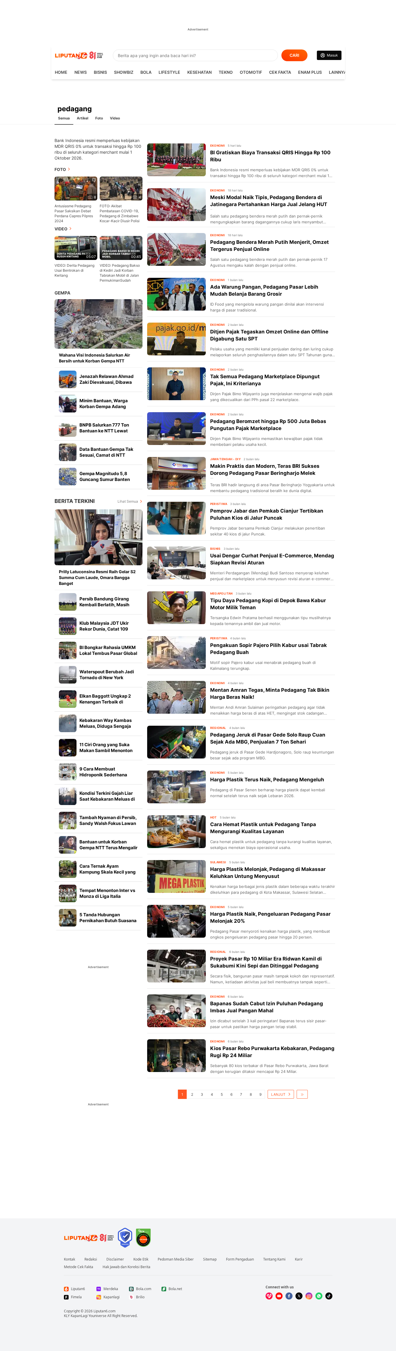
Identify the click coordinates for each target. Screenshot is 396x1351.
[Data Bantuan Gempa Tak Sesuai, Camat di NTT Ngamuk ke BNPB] (68, 452)
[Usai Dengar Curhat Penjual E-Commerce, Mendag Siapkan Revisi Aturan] (176, 563)
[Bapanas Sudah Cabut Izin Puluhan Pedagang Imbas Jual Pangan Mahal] (176, 1010)
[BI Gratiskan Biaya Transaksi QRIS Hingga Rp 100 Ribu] (176, 159)
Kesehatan (199, 72)
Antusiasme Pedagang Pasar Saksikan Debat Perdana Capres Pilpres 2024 (74, 213)
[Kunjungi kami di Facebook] (289, 1295)
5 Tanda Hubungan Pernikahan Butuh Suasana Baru (108, 920)
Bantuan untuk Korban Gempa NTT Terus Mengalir (108, 844)
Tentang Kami (274, 1259)
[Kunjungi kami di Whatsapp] (318, 1295)
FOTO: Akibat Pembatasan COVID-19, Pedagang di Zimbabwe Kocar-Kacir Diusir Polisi (120, 213)
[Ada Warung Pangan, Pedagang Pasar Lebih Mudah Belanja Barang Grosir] (176, 294)
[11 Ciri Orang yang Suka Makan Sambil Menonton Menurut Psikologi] (68, 747)
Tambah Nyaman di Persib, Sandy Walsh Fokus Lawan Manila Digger (108, 823)
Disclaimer (115, 1259)
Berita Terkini (75, 501)
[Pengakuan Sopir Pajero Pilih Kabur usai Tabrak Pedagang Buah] (176, 652)
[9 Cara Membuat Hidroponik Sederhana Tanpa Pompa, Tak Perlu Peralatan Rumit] (68, 772)
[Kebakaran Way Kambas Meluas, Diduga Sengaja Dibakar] (68, 723)
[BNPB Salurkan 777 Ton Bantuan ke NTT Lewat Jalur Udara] (68, 428)
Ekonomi (217, 145)
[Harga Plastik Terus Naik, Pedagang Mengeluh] (176, 786)
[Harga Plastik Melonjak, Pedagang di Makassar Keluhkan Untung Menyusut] (176, 876)
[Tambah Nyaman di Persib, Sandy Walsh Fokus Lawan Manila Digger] (68, 820)
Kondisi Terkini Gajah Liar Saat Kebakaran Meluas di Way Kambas (107, 799)
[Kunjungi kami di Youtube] (279, 1295)
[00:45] (121, 247)
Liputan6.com (104, 1311)
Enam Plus (310, 72)
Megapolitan (221, 593)
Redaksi (90, 1259)
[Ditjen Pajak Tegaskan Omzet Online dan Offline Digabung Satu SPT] (176, 339)
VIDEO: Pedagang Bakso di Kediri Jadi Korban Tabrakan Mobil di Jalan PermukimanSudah (120, 272)
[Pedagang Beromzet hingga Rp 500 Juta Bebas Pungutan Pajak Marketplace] (176, 428)
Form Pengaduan (240, 1259)
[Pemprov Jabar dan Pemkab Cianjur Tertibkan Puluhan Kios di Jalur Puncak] (176, 518)
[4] (121, 188)
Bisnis (100, 72)
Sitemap (210, 1259)
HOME (61, 72)
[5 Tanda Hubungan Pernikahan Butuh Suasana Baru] (68, 918)
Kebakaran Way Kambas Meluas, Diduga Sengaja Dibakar (105, 726)
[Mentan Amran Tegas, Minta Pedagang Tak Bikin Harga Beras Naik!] (176, 697)
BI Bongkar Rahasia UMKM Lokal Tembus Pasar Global (108, 650)
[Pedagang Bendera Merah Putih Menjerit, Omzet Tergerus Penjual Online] (176, 249)
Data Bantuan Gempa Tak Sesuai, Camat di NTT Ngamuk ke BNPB (106, 455)
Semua (64, 118)
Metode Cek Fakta (78, 1267)
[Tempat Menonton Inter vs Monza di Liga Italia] (68, 893)
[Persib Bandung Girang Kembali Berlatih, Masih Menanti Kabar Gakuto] (68, 602)
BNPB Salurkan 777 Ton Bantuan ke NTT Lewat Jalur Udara (104, 430)
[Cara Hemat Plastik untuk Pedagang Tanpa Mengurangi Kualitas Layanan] (176, 831)
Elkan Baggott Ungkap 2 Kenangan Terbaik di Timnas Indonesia (105, 701)
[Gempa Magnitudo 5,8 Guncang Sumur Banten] (68, 476)
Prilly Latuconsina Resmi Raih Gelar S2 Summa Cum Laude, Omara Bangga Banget (97, 577)
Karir (299, 1259)
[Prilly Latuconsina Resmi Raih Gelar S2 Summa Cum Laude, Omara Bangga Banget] (98, 537)
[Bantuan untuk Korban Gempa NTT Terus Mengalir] (68, 845)
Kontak (69, 1259)
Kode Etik (140, 1259)
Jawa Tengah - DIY (225, 459)
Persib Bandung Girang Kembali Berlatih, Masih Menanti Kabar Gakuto (104, 604)
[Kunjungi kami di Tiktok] (328, 1295)
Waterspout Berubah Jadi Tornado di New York (106, 674)
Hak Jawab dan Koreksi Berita (126, 1267)
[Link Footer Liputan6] (89, 1238)
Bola (146, 72)
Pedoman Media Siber (176, 1259)
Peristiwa (218, 504)
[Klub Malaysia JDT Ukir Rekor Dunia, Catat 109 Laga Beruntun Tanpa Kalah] (68, 626)
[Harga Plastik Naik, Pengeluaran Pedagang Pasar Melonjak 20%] (176, 921)
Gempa (62, 293)
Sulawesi (218, 862)
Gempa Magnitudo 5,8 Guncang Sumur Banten (104, 476)
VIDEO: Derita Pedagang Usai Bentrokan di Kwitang (74, 270)
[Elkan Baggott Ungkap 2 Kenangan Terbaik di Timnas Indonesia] (68, 699)
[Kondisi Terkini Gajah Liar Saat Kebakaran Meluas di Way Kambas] (68, 796)
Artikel (82, 118)
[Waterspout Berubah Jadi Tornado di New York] (68, 675)
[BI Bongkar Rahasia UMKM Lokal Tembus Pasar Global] (68, 650)
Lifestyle (169, 72)
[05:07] (76, 247)
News (80, 72)
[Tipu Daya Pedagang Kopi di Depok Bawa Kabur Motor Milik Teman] (176, 607)
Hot (213, 817)
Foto (99, 118)
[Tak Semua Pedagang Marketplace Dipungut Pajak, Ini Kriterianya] (176, 383)
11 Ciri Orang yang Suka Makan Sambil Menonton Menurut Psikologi (105, 750)
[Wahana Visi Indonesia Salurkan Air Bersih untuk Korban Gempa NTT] (98, 324)
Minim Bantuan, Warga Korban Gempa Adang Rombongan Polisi (103, 406)
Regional (218, 728)
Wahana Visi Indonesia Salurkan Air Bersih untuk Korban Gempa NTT (94, 357)
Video (115, 118)
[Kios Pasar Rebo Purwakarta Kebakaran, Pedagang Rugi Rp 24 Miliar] (176, 1055)
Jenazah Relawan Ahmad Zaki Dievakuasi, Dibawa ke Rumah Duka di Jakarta (107, 382)
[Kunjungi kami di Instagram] (308, 1295)
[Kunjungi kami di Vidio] (269, 1295)
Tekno (226, 72)
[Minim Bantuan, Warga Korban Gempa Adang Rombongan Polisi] (68, 403)
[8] (76, 188)
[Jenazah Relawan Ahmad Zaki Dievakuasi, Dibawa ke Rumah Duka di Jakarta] (68, 379)
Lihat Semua (128, 501)
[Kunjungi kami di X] (298, 1295)
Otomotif (251, 72)
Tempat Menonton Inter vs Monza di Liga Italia (107, 893)
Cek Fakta (280, 72)
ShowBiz (123, 72)
